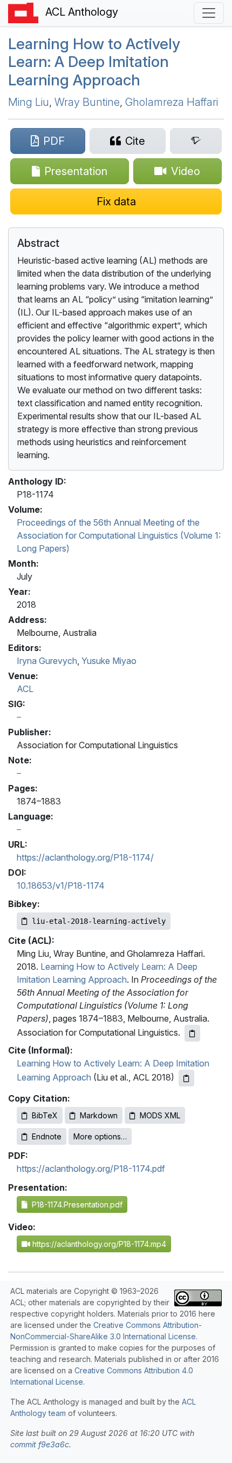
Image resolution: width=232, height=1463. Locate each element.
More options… (100, 1136)
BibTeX (45, 1115)
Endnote (47, 1136)
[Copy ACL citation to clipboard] (192, 1033)
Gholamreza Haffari (171, 102)
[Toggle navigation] (209, 13)
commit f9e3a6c (39, 1444)
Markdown (99, 1115)
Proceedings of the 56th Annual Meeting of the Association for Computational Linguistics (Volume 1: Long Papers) (119, 535)
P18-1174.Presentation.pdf (75, 1204)
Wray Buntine (87, 102)
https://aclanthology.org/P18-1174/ (85, 857)
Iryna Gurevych (47, 660)
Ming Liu (28, 102)
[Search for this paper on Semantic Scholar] (196, 141)
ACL (25, 688)
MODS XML (160, 1115)
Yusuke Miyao (109, 660)
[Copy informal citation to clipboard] (186, 1078)
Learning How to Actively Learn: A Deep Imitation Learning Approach (94, 62)
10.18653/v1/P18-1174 (61, 885)
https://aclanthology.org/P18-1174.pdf (91, 1168)
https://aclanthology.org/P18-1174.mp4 (98, 1244)
